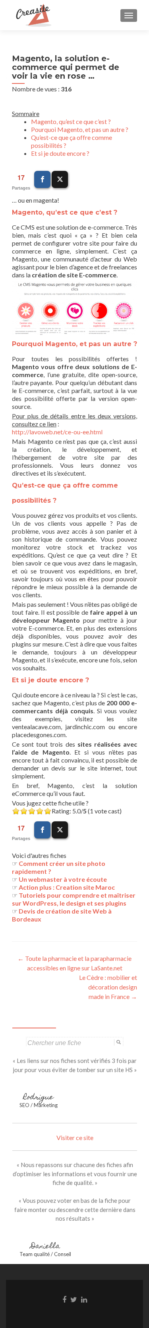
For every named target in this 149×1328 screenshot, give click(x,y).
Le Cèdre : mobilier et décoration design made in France (108, 987)
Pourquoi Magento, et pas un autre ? (79, 129)
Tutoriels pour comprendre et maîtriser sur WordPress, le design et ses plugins (73, 899)
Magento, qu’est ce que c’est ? (71, 121)
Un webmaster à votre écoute (63, 879)
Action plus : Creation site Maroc (67, 887)
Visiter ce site (74, 1137)
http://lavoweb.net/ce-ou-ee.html (57, 432)
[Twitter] (60, 179)
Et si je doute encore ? (60, 153)
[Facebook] (42, 179)
